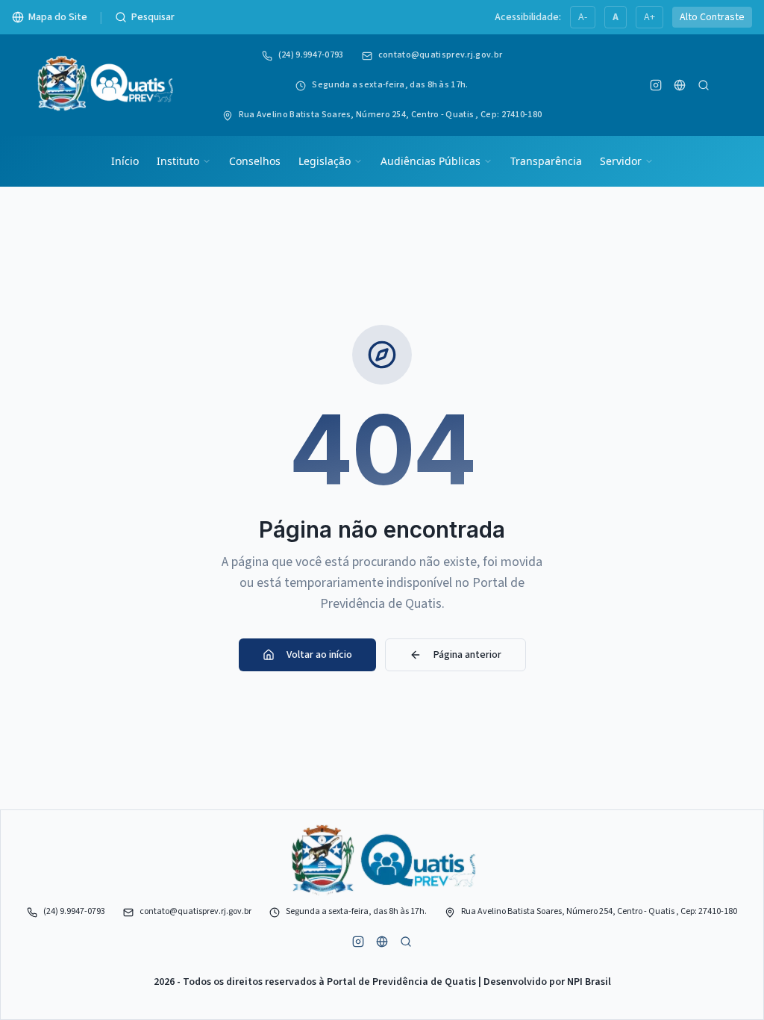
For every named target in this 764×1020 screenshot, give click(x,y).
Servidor (621, 161)
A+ (649, 17)
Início (125, 161)
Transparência (546, 161)
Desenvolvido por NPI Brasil (547, 981)
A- (582, 17)
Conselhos (255, 161)
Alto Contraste (712, 17)
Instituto (178, 161)
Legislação (324, 161)
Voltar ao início (319, 654)
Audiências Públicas (430, 161)
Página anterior (467, 654)
